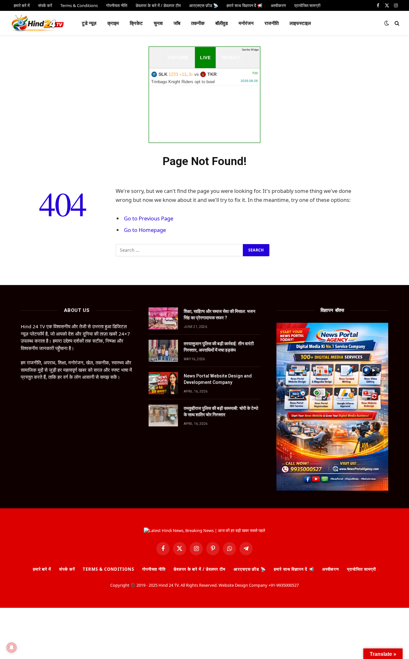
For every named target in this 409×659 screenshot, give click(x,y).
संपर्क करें (67, 569)
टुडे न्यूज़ (89, 23)
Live (205, 57)
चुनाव (158, 23)
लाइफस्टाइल (300, 23)
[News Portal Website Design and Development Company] (163, 383)
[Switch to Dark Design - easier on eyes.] (386, 23)
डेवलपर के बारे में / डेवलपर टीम (200, 569)
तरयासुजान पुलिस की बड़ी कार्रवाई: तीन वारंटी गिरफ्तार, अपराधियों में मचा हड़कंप (219, 347)
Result (231, 57)
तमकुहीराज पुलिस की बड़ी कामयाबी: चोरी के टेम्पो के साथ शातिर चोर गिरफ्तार (221, 411)
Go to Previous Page (148, 218)
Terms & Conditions (108, 569)
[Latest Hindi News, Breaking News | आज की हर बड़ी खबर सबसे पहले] (37, 23)
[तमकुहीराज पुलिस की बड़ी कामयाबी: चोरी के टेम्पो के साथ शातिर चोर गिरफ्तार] (163, 415)
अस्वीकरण (330, 569)
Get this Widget (250, 49)
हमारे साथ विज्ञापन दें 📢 (294, 569)
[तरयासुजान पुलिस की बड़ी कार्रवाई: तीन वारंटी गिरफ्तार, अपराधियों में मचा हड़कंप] (163, 351)
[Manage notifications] (11, 647)
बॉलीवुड (221, 23)
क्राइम (113, 23)
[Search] (396, 23)
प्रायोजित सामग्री (361, 569)
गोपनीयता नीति (154, 569)
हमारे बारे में (42, 569)
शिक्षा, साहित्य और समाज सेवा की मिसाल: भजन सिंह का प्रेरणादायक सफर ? (219, 314)
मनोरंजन (246, 23)
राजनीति (272, 23)
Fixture (178, 57)
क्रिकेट (136, 23)
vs (204, 77)
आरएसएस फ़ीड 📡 (250, 569)
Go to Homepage (145, 230)
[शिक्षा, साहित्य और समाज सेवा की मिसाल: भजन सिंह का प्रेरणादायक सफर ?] (163, 318)
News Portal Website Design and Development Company (218, 379)
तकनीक (197, 23)
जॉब (177, 23)
